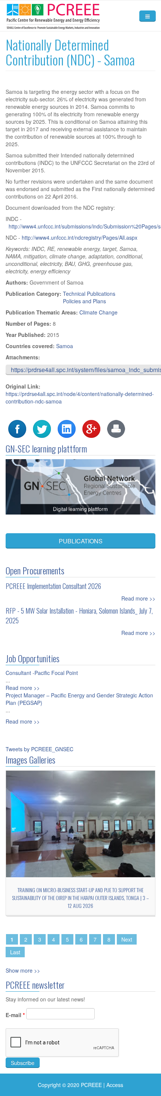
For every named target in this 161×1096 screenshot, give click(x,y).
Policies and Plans (84, 301)
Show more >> (23, 970)
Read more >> (138, 598)
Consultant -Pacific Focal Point (42, 672)
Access (114, 1085)
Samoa (64, 346)
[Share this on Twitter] (42, 428)
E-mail (15, 1015)
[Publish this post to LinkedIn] (67, 428)
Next (126, 939)
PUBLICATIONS (81, 541)
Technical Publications (89, 293)
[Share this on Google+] (91, 428)
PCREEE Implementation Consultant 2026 (53, 586)
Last (15, 952)
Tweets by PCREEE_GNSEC (39, 749)
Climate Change (98, 312)
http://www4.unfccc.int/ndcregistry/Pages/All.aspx (79, 237)
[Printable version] (116, 428)
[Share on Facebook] (17, 428)
